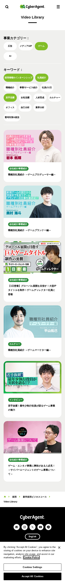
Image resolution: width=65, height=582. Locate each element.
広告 (10, 46)
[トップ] (5, 497)
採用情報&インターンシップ (18, 77)
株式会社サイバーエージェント (32, 7)
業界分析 (40, 107)
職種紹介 (10, 87)
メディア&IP (26, 46)
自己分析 (25, 107)
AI (10, 56)
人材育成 (40, 97)
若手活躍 (10, 97)
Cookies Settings (32, 567)
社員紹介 (41, 77)
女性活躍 (25, 97)
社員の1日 (47, 87)
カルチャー (54, 97)
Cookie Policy (31, 557)
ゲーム (41, 46)
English (32, 536)
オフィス (10, 107)
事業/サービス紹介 (29, 87)
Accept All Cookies (32, 576)
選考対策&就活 (12, 117)
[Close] (59, 547)
